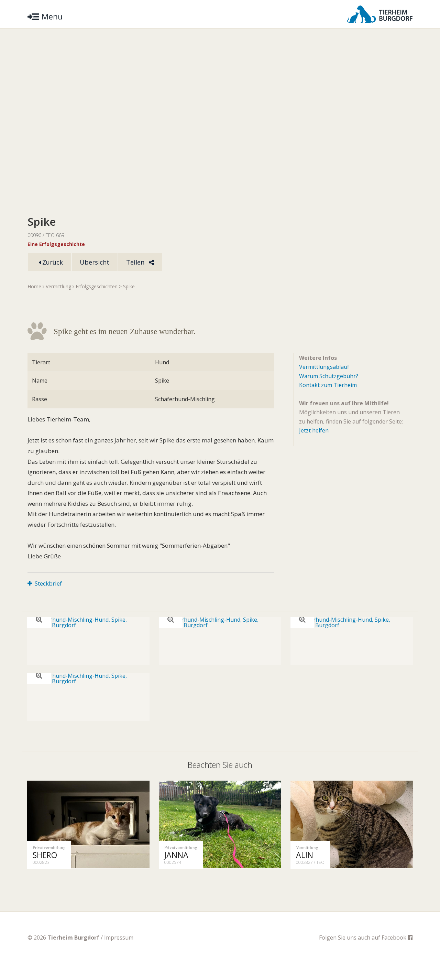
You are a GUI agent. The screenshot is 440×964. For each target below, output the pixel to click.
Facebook (395, 937)
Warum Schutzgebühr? (328, 376)
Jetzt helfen (314, 430)
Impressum (118, 937)
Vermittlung (58, 286)
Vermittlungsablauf (324, 367)
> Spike (127, 286)
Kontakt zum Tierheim (328, 385)
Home (34, 286)
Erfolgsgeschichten (97, 286)
